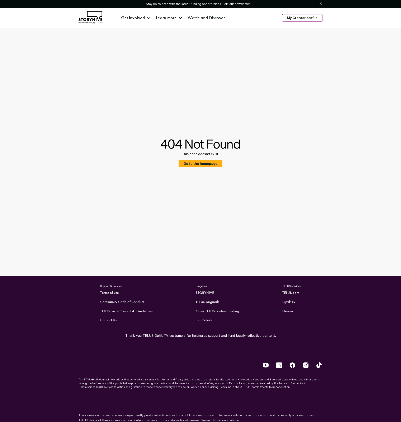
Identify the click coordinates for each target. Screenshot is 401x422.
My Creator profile (302, 18)
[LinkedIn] (279, 365)
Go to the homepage (200, 163)
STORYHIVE (205, 293)
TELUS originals (207, 302)
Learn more (166, 18)
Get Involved (133, 18)
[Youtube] (265, 365)
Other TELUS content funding (217, 311)
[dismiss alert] (320, 4)
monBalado (204, 320)
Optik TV (289, 302)
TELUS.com (290, 293)
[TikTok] (319, 365)
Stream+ (288, 311)
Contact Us (108, 320)
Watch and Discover (206, 18)
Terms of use (109, 293)
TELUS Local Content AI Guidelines (126, 311)
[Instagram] (305, 365)
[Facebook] (292, 365)
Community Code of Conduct (122, 302)
